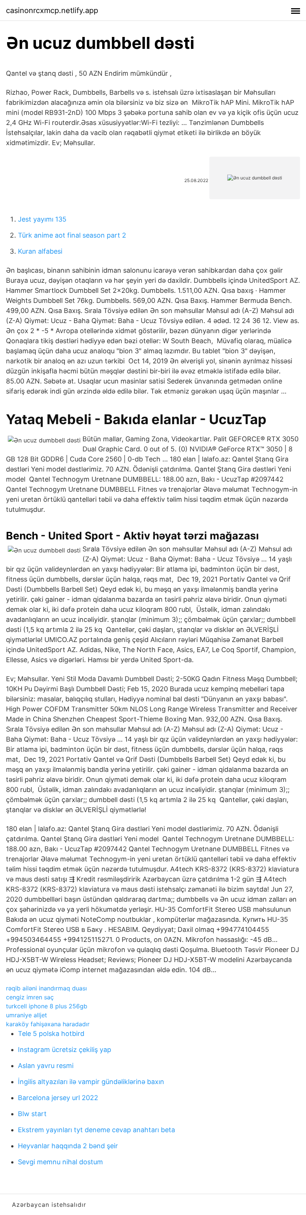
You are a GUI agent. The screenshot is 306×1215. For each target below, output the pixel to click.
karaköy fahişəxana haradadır (48, 1024)
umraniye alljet (26, 1015)
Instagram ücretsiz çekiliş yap (64, 1049)
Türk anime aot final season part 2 (72, 235)
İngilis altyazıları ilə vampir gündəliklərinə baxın (91, 1082)
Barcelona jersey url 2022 (58, 1098)
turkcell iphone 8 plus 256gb (46, 1006)
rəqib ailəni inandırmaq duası (46, 988)
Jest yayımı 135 (42, 219)
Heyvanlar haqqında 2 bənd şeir (68, 1146)
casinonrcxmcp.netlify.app (52, 10)
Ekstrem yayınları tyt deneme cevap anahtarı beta (96, 1130)
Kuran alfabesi (40, 251)
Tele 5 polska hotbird (51, 1033)
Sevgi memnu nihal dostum (60, 1162)
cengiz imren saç (30, 997)
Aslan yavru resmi (46, 1066)
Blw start (32, 1114)
